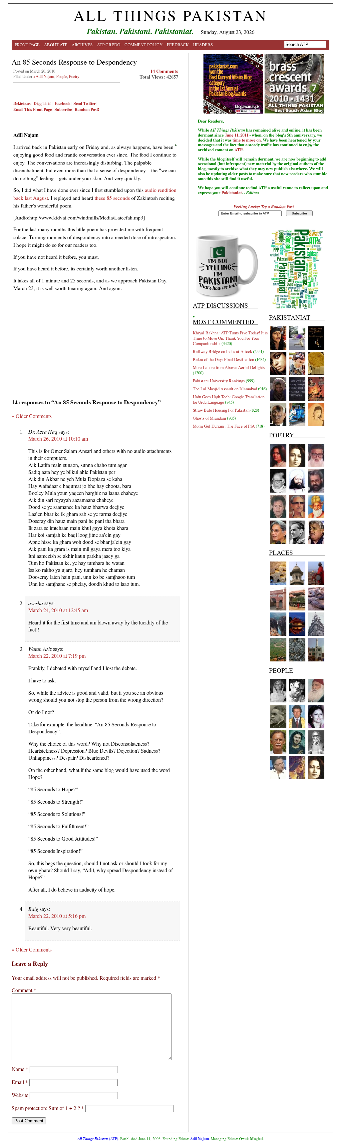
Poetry (74, 76)
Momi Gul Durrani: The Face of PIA (224, 426)
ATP (238, 150)
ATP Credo (108, 45)
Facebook (63, 103)
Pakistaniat (231, 192)
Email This (22, 109)
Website (20, 1094)
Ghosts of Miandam (209, 418)
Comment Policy (144, 45)
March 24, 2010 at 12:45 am (58, 609)
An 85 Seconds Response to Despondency (74, 62)
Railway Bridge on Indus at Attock (222, 351)
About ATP (55, 45)
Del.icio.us (22, 103)
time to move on (246, 140)
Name (20, 1068)
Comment (24, 989)
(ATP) (98, 1138)
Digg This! (43, 103)
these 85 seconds (112, 197)
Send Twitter (85, 103)
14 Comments (164, 71)
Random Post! (87, 109)
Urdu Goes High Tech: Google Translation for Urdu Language (228, 399)
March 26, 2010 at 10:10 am (58, 438)
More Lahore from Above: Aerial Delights (229, 367)
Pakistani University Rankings (219, 381)
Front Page (27, 45)
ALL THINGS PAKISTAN (170, 15)
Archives (82, 45)
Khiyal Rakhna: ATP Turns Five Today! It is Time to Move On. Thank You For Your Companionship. (230, 338)
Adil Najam (199, 1138)
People (61, 76)
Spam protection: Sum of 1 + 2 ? (46, 1107)
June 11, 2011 (236, 135)
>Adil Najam (43, 76)
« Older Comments (32, 415)
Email (20, 1081)
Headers (203, 45)
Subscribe (63, 109)
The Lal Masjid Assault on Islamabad (225, 389)
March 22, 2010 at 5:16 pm (57, 915)
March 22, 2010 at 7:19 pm (57, 655)
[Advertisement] (95, 342)
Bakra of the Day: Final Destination (223, 359)
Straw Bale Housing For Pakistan (221, 410)
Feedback (178, 45)
